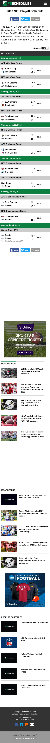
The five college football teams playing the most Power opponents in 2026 (32, 434)
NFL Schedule (25, 718)
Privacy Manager (25, 738)
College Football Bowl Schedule (25, 714)
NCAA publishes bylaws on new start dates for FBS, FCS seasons (32, 418)
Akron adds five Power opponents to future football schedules (31, 402)
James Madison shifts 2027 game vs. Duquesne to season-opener (33, 513)
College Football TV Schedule (34, 622)
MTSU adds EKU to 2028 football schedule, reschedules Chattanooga (33, 529)
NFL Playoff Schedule (25, 720)
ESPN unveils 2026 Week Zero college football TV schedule (32, 371)
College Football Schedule (25, 712)
